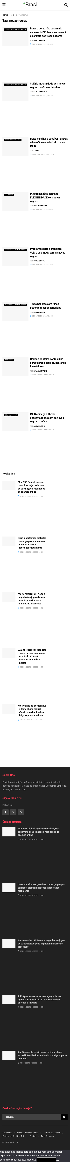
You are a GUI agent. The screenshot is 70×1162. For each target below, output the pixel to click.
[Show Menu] (4, 5)
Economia (9, 195)
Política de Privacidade (27, 1132)
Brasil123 (13, 1142)
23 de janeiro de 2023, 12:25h (44, 154)
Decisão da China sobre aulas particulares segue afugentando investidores (48, 362)
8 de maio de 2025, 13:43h (42, 44)
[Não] (57, 1160)
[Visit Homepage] (35, 5)
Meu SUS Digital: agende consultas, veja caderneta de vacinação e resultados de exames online (39, 831)
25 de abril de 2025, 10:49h (43, 430)
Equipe (33, 1136)
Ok (39, 1159)
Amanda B (38, 151)
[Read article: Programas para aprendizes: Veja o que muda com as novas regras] (15, 256)
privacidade (49, 1159)
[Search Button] (66, 5)
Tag (12, 15)
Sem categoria (11, 415)
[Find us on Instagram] (21, 812)
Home (5, 15)
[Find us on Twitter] (13, 812)
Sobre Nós (7, 1132)
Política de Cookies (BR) (13, 1136)
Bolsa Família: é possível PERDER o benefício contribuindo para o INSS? (49, 142)
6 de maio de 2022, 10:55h (42, 316)
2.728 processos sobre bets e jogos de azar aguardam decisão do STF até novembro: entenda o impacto (32, 656)
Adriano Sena (39, 426)
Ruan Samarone (40, 206)
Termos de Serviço (51, 1132)
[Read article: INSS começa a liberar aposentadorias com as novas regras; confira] (15, 421)
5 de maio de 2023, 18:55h (42, 96)
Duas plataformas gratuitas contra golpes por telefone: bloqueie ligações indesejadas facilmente (41, 887)
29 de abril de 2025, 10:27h (43, 375)
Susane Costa (39, 261)
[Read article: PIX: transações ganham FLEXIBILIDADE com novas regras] (15, 201)
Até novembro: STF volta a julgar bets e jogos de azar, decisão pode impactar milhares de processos (41, 943)
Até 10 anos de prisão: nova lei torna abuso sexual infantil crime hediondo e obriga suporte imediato (42, 1055)
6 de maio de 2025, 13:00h (42, 209)
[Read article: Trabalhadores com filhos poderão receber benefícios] (15, 311)
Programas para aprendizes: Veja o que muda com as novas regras (47, 252)
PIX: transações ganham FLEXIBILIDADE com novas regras (45, 197)
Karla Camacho (40, 92)
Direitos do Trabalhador (15, 29)
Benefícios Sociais (13, 139)
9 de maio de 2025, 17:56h (42, 264)
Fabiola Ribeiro (40, 40)
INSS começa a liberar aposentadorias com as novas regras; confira (47, 418)
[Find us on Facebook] (5, 812)
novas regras (22, 15)
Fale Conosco (47, 1136)
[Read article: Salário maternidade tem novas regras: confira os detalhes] (15, 91)
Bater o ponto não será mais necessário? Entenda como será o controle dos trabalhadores (48, 32)
